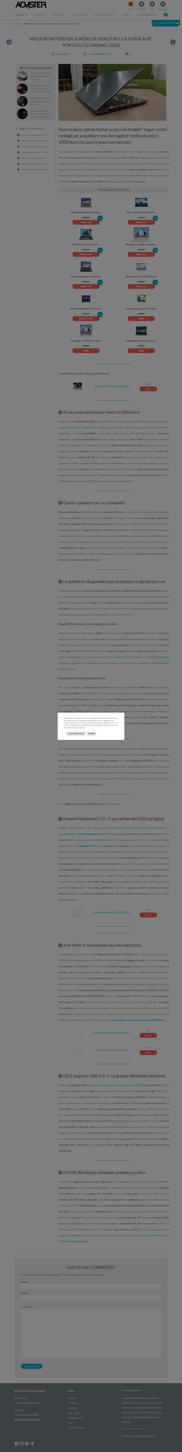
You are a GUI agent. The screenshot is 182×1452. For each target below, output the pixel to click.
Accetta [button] (92, 733)
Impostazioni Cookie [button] (76, 733)
